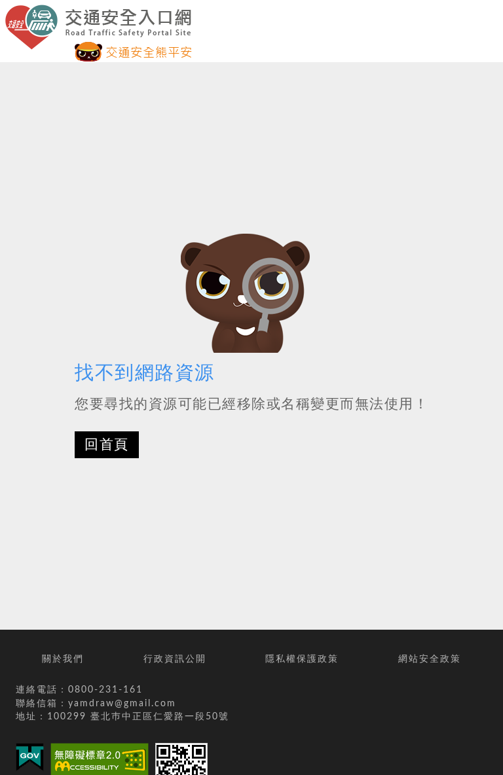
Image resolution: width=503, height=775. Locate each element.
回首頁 (106, 445)
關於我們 (63, 659)
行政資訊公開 (174, 659)
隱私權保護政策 (302, 659)
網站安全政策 (429, 659)
